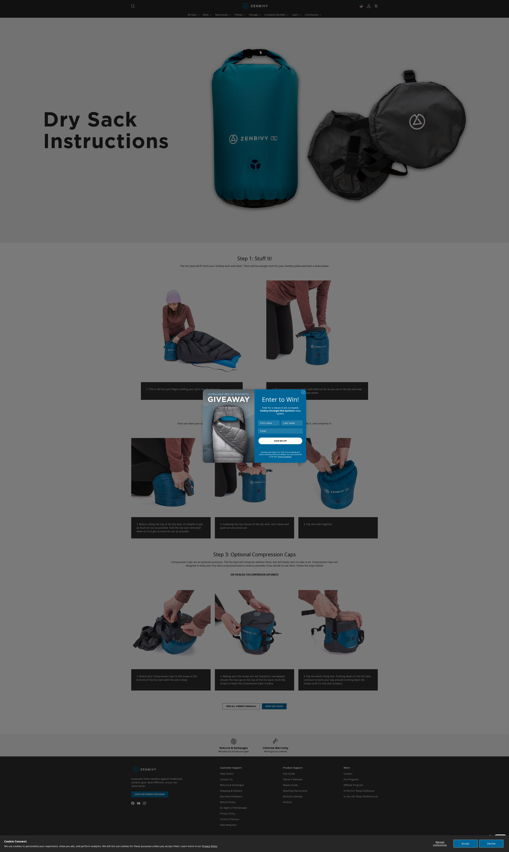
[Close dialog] (303, 392)
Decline (491, 843)
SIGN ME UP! (280, 440)
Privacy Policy (209, 846)
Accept (465, 843)
